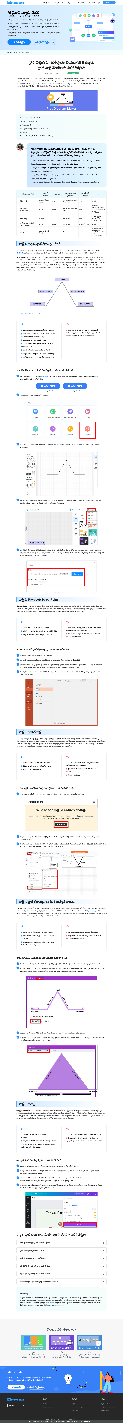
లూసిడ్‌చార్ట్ (19, 738)
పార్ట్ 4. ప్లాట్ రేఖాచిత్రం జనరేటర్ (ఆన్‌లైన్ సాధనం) (34, 129)
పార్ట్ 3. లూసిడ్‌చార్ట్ (25, 125)
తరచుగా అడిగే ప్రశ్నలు (77, 1407)
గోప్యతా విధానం (105, 1404)
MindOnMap (20, 253)
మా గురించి (46, 1404)
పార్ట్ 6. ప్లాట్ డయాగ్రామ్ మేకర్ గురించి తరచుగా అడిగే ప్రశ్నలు (37, 136)
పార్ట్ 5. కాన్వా (24, 132)
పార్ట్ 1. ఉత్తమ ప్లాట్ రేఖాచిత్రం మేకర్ (30, 118)
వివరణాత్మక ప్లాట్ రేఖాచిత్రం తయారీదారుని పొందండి (30, 314)
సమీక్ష (18, 52)
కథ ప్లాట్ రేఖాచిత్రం (91, 911)
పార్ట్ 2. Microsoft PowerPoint (29, 121)
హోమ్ (10, 52)
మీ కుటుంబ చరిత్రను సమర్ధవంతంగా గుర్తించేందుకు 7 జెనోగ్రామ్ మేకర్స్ (61, 1356)
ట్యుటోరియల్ (82, 3)
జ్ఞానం (33, 1352)
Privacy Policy (78, 1421)
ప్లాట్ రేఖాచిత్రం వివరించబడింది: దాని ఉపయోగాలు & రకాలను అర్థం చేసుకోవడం (33, 1356)
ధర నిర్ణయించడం (70, 3)
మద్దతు (74, 1404)
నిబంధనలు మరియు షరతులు (108, 1407)
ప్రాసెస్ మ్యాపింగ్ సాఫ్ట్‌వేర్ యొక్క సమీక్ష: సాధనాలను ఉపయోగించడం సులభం (89, 1356)
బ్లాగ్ (99, 3)
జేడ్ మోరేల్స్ (48, 73)
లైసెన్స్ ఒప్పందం (105, 1410)
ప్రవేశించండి (109, 3)
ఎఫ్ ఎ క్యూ (92, 3)
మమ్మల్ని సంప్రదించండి (48, 1407)
